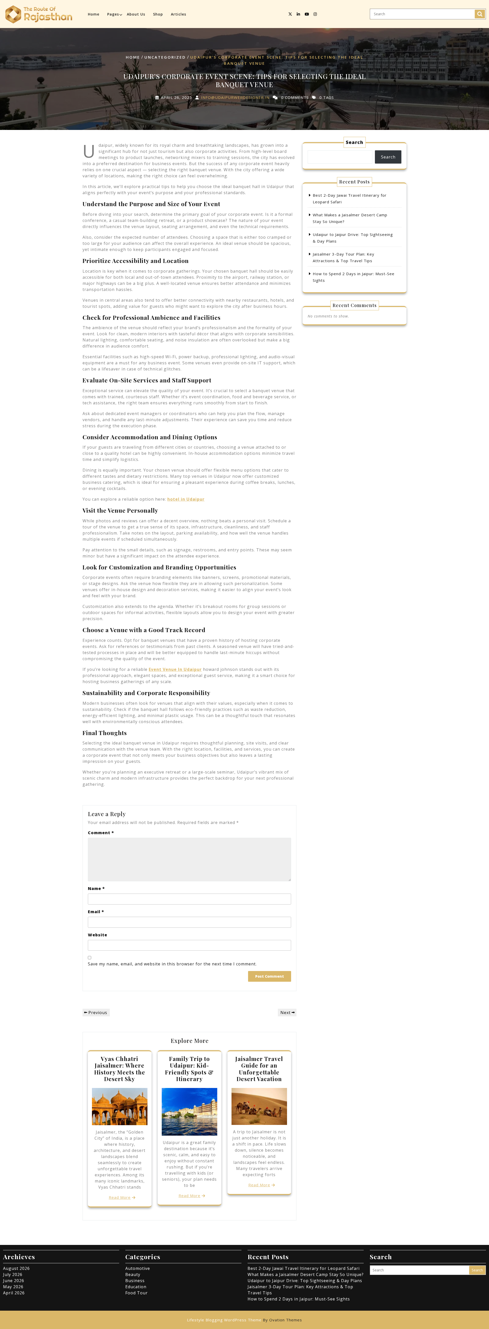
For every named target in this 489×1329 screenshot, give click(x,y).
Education (135, 1287)
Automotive (137, 1268)
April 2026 (14, 1293)
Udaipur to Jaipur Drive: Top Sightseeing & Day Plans (305, 1280)
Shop (158, 14)
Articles (178, 14)
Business (135, 1280)
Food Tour (136, 1293)
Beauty (132, 1274)
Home (93, 14)
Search (480, 14)
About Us (136, 14)
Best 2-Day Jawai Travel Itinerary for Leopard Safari (304, 1268)
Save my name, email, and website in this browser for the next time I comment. (172, 964)
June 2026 (13, 1280)
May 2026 (13, 1287)
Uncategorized (165, 57)
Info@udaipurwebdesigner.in (235, 97)
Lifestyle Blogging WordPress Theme (244, 1319)
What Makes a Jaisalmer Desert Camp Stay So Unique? (306, 1274)
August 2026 (16, 1268)
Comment (101, 832)
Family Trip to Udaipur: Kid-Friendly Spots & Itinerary (189, 1069)
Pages (113, 14)
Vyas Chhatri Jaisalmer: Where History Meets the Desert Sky (119, 1069)
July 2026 (12, 1274)
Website (97, 935)
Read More (120, 1197)
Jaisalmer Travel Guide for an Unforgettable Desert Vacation (259, 1069)
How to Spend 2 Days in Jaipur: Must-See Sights (299, 1299)
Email (96, 911)
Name (96, 888)
